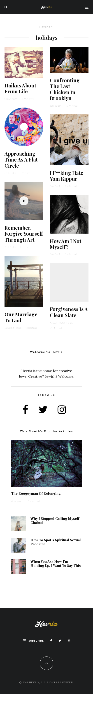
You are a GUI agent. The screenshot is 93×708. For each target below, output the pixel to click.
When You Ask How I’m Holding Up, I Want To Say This (55, 563)
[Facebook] (51, 640)
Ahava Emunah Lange (61, 322)
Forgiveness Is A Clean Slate (69, 312)
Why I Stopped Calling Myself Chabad (54, 520)
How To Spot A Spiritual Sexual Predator (55, 542)
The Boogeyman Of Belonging (35, 493)
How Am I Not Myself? (65, 244)
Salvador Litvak (13, 327)
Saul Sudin (10, 173)
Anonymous (17, 501)
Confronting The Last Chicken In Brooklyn (65, 89)
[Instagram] (69, 640)
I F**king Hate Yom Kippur (66, 176)
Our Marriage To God (21, 317)
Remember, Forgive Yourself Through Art (24, 234)
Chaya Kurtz (11, 99)
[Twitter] (60, 640)
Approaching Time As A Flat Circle (21, 160)
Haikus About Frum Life (20, 88)
